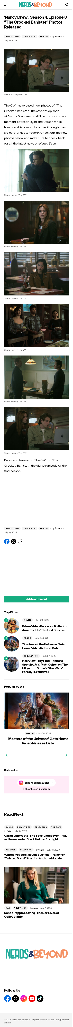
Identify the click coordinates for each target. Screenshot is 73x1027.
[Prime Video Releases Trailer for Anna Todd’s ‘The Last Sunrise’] (11, 626)
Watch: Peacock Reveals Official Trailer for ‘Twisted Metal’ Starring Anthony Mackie (34, 856)
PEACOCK (10, 850)
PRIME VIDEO (24, 827)
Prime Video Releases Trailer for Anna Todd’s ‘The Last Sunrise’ (45, 628)
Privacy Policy (54, 1019)
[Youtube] (32, 998)
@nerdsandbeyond (37, 782)
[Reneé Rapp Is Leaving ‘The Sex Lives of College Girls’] (36, 885)
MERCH (27, 638)
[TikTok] (40, 998)
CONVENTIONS (31, 656)
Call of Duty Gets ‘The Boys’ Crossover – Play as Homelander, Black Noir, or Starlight (35, 837)
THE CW (44, 36)
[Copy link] (20, 541)
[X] (15, 998)
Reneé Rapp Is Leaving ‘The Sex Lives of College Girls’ (31, 914)
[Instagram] (23, 998)
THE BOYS (56, 827)
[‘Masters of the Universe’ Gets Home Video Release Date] (11, 643)
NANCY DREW (12, 36)
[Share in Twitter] (13, 541)
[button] (6, 4)
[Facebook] (7, 998)
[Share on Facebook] (6, 541)
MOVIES (27, 620)
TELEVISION (29, 36)
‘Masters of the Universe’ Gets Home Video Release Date (43, 646)
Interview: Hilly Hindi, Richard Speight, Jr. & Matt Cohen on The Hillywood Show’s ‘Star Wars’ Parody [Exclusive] (45, 666)
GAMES (9, 827)
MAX (7, 908)
